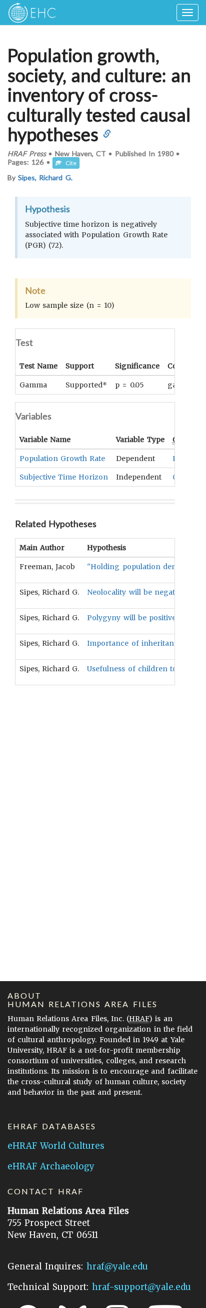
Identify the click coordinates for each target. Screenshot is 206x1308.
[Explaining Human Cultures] (29, 12)
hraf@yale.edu (117, 1266)
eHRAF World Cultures (56, 1145)
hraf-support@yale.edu (141, 1286)
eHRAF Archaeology (51, 1166)
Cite (69, 163)
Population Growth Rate (62, 458)
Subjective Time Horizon (64, 477)
